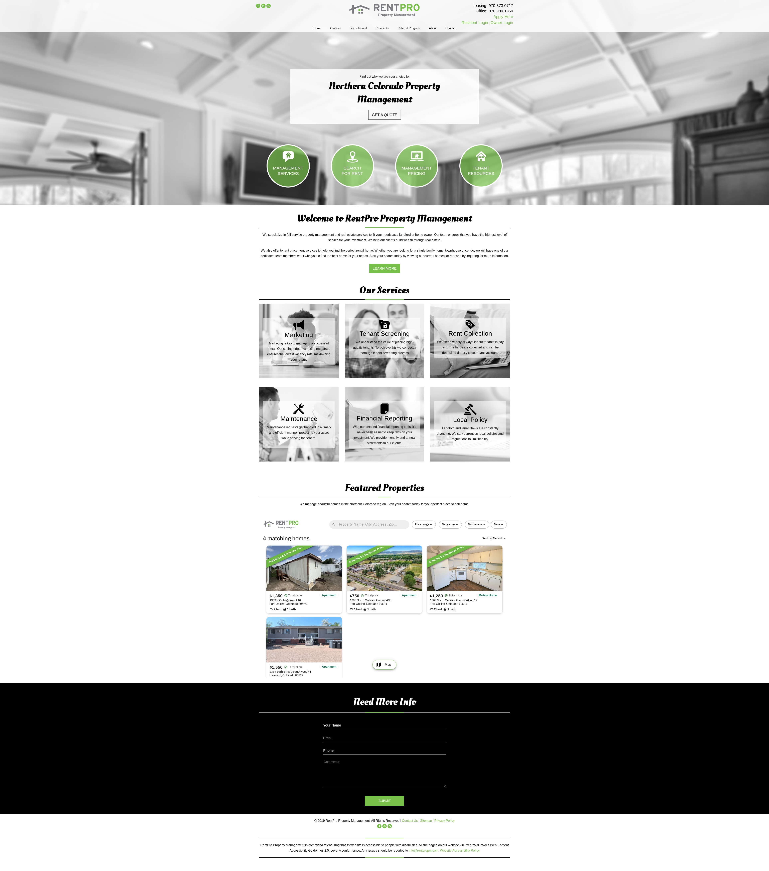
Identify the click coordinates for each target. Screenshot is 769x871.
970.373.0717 (501, 5)
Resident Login (475, 22)
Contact (450, 28)
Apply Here (503, 16)
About (433, 28)
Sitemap (426, 820)
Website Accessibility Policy (460, 850)
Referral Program (409, 28)
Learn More (385, 268)
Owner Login (501, 22)
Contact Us (410, 820)
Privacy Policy (444, 820)
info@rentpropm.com (423, 850)
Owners (335, 28)
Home (317, 28)
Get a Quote (384, 115)
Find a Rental (358, 28)
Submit (384, 801)
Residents (382, 28)
